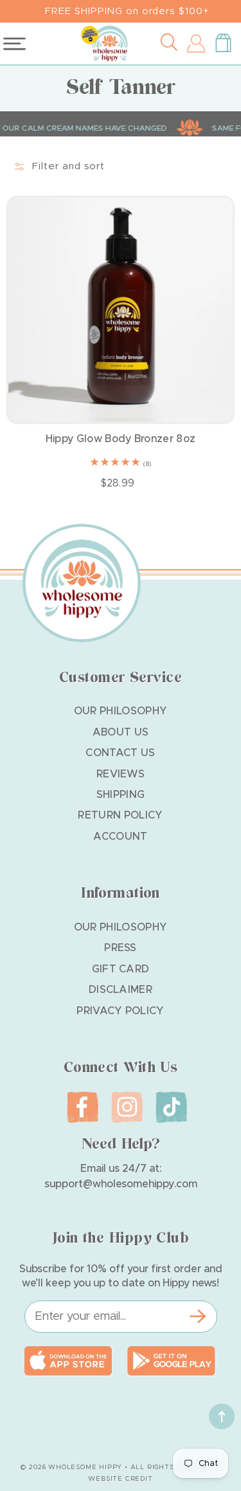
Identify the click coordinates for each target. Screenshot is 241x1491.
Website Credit (120, 1479)
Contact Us (120, 753)
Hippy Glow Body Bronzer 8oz (121, 439)
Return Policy (120, 815)
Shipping (120, 795)
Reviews (120, 774)
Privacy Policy (120, 1011)
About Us (121, 732)
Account (120, 836)
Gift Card (121, 969)
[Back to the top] (222, 1416)
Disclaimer (120, 990)
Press (120, 948)
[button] (172, 44)
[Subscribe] (198, 1316)
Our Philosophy (120, 711)
